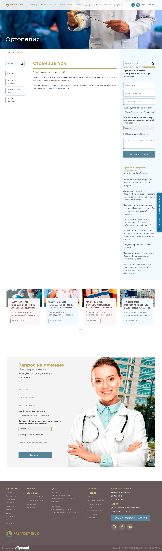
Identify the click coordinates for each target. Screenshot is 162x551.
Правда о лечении (11, 82)
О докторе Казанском (49, 5)
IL (133, 5)
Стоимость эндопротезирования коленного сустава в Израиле (64, 510)
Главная (11, 53)
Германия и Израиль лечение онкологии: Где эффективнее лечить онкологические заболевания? (137, 268)
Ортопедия (34, 5)
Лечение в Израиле (10, 518)
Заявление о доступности (113, 5)
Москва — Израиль (12, 100)
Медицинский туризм (14, 91)
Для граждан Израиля (93, 5)
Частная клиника (35, 497)
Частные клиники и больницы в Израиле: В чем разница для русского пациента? (138, 256)
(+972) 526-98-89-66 (120, 492)
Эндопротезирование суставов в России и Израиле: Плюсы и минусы (138, 183)
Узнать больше (18, 321)
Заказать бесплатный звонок (131, 518)
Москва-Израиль (94, 511)
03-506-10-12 (116, 496)
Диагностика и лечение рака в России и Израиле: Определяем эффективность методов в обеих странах (138, 234)
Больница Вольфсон (31, 505)
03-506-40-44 (117, 500)
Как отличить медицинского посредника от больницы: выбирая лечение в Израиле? (137, 222)
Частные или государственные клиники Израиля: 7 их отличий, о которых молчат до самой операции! (139, 209)
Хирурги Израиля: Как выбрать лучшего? (137, 246)
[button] (79, 329)
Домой (9, 492)
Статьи (10, 73)
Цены (8, 513)
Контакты (79, 5)
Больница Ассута (35, 500)
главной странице (56, 88)
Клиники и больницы (66, 5)
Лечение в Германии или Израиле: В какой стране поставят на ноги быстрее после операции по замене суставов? (139, 195)
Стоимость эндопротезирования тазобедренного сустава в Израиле (63, 497)
